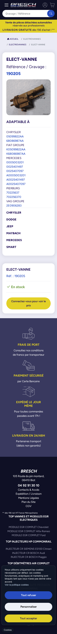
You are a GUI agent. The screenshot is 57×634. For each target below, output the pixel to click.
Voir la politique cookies (17, 584)
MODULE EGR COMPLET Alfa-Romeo (28, 531)
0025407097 (15, 171)
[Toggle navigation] (6, 5)
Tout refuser (28, 595)
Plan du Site (28, 501)
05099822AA (15, 136)
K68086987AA (15, 153)
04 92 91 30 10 (28, 485)
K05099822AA (15, 149)
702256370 (13, 197)
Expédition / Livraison (28, 493)
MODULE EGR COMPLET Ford (28, 535)
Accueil (13, 39)
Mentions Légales (28, 497)
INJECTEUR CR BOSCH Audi (28, 552)
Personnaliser (28, 606)
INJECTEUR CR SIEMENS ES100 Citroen (29, 548)
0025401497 (14, 166)
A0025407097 (15, 184)
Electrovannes (17, 44)
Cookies (8, 630)
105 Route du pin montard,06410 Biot (28, 478)
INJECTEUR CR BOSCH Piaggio (29, 556)
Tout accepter (28, 618)
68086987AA (15, 140)
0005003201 (15, 162)
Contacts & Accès (28, 489)
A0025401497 (15, 179)
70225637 (12, 192)
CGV (29, 506)
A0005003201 (15, 175)
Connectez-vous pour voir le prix (28, 303)
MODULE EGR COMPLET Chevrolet (29, 527)
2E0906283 (14, 205)
